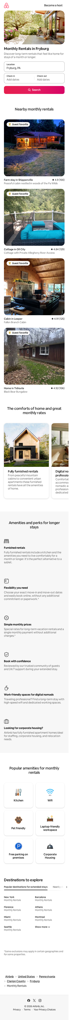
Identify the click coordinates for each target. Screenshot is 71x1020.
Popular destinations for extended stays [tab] (26, 886)
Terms (27, 1009)
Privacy (17, 1009)
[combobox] (34, 68)
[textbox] (19, 80)
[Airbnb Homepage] (6, 5)
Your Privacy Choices (45, 1009)
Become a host (53, 5)
